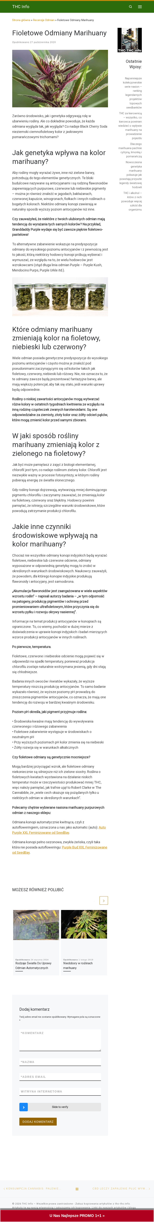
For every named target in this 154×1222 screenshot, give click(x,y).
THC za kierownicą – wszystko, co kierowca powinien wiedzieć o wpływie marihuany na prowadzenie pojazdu (130, 126)
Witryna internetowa (41, 1091)
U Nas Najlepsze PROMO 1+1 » (77, 1216)
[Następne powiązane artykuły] (104, 900)
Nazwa (28, 1062)
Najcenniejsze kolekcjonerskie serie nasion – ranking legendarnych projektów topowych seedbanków (132, 93)
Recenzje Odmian (43, 20)
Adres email (33, 1076)
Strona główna (21, 20)
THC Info (27, 1203)
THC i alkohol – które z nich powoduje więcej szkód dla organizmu (131, 201)
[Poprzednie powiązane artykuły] (94, 900)
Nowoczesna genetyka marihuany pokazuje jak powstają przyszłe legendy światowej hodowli (130, 175)
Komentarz (32, 1033)
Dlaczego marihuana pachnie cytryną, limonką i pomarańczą (130, 150)
